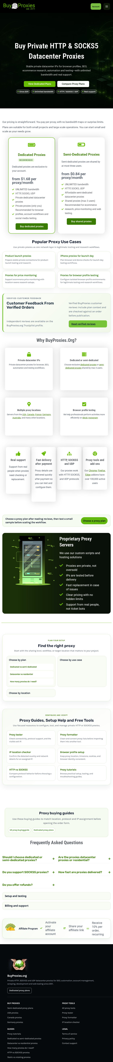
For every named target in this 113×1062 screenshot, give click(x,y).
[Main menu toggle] (106, 6)
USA (24, 414)
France (38, 414)
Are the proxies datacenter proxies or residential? (84, 858)
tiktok (85, 418)
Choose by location (19, 692)
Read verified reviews (83, 323)
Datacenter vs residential (21, 674)
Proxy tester (67, 1013)
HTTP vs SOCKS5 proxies (18, 1052)
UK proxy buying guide (19, 830)
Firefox (101, 470)
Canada (30, 414)
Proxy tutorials (14, 1034)
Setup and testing (15, 896)
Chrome (93, 470)
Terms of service (69, 1034)
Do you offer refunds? (28, 885)
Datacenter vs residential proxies (22, 1043)
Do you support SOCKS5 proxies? (28, 872)
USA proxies (12, 1013)
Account (95, 6)
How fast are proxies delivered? (84, 872)
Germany (46, 414)
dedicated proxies (88, 364)
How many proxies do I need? (23, 681)
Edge (87, 474)
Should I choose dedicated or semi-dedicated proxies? (28, 858)
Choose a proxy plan (94, 520)
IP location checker (71, 1022)
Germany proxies (15, 1022)
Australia (17, 418)
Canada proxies (14, 1017)
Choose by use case (71, 659)
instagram (93, 418)
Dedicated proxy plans (44, 830)
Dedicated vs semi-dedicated (23, 667)
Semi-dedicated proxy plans (20, 1008)
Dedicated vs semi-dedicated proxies (24, 1038)
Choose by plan (17, 659)
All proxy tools (68, 1008)
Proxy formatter (69, 1017)
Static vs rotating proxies (18, 1057)
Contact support (69, 1043)
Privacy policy (68, 1038)
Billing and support (16, 905)
